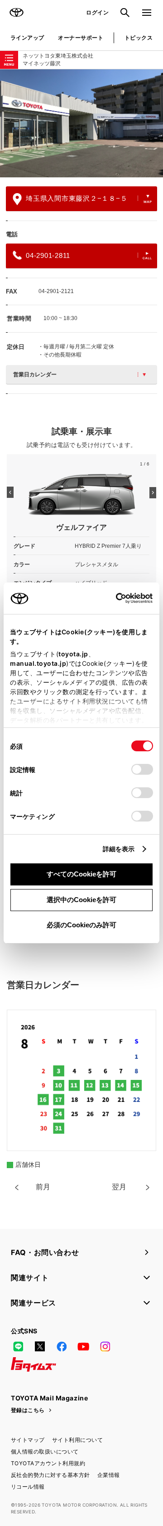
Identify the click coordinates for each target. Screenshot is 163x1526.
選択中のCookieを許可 (81, 899)
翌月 (119, 1187)
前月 (43, 1187)
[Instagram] (105, 1346)
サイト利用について (77, 1439)
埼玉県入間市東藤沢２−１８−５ (76, 198)
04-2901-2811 (48, 255)
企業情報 (108, 1475)
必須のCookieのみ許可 (81, 925)
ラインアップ (27, 37)
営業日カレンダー (35, 374)
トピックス (139, 37)
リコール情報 (28, 1486)
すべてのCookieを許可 (81, 874)
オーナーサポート (80, 37)
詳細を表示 (119, 849)
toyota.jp (73, 654)
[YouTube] (83, 1346)
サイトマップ (28, 1439)
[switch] (142, 769)
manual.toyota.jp (38, 663)
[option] (81, 123)
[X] (40, 1346)
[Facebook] (61, 1346)
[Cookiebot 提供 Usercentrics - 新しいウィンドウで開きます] (113, 598)
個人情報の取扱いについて (45, 1451)
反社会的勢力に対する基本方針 (50, 1475)
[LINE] (18, 1346)
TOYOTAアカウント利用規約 (48, 1463)
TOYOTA (16, 13)
